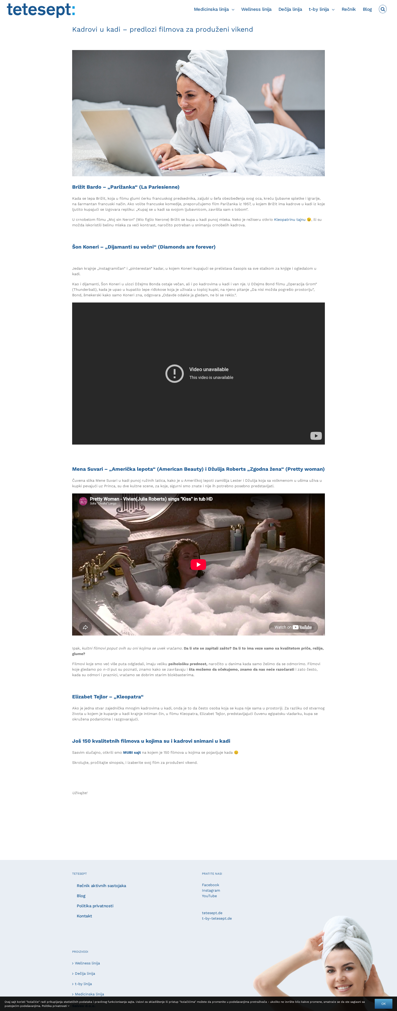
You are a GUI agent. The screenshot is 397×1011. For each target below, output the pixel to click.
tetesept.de (212, 913)
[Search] (382, 9)
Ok (383, 1003)
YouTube (209, 896)
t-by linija (83, 984)
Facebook (210, 885)
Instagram (211, 890)
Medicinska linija (89, 994)
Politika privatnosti (55, 1006)
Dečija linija (85, 973)
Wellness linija (87, 963)
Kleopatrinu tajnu (290, 219)
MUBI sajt (132, 752)
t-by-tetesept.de (217, 918)
